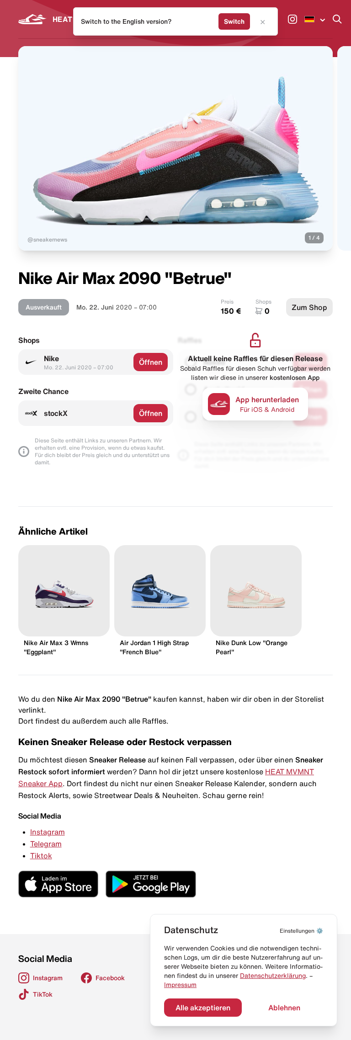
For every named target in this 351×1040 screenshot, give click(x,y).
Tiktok (41, 855)
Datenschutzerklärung (273, 975)
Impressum (180, 985)
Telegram (46, 843)
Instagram (47, 831)
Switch (234, 21)
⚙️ (301, 931)
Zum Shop (309, 307)
